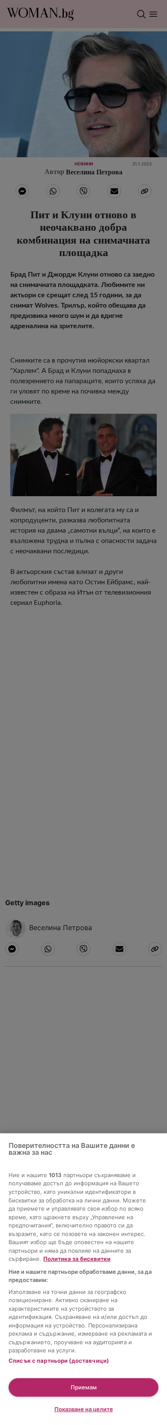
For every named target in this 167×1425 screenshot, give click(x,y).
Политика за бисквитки (76, 1258)
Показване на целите (83, 1409)
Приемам (84, 1387)
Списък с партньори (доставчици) (59, 1360)
